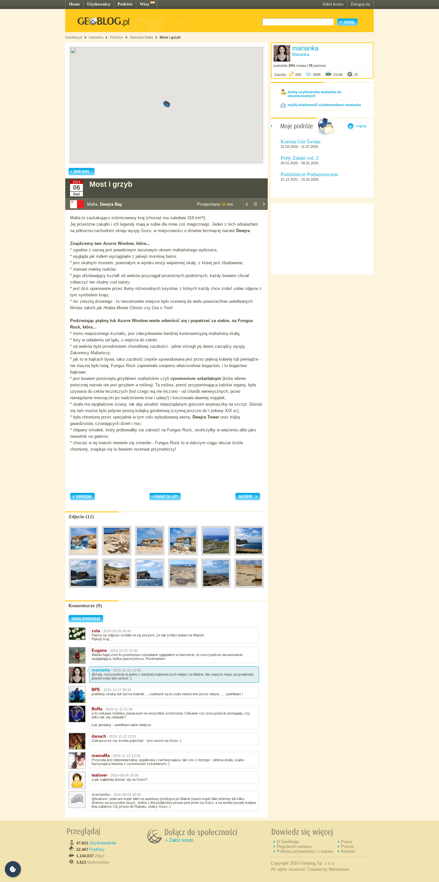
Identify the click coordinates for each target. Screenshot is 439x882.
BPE (96, 689)
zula (96, 630)
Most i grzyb (170, 37)
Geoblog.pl (73, 37)
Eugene (99, 650)
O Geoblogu (288, 841)
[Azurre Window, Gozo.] (83, 557)
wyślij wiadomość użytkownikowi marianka (324, 105)
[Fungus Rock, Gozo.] (249, 557)
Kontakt (348, 851)
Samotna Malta (141, 37)
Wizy (144, 4)
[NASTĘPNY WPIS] (263, 208)
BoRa (97, 708)
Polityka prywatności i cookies (305, 851)
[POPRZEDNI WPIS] (247, 208)
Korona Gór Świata (300, 141)
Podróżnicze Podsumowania (309, 174)
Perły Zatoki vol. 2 (299, 158)
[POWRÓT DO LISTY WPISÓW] (255, 208)
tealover (99, 775)
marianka (96, 37)
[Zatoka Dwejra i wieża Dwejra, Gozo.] (216, 557)
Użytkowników (102, 843)
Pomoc (347, 846)
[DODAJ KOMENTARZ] (85, 621)
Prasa (346, 841)
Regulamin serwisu (294, 846)
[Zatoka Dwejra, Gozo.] (183, 589)
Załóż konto (333, 4)
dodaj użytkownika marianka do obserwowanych (315, 94)
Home (74, 4)
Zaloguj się (360, 4)
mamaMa (101, 755)
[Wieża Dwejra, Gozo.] (116, 589)
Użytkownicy (99, 4)
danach (99, 736)
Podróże (125, 4)
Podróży (97, 849)
